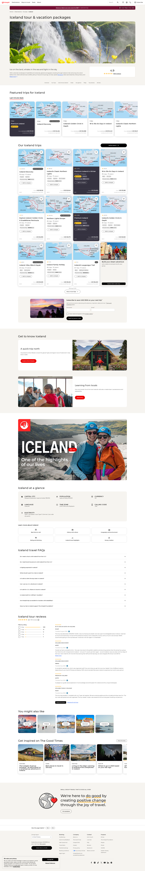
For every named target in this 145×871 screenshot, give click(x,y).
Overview (46, 82)
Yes (47, 828)
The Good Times (77, 839)
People (102, 842)
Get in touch (90, 837)
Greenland (105, 724)
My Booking (62, 837)
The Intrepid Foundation (107, 839)
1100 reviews (117, 73)
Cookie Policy (16, 866)
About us (75, 837)
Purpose (103, 834)
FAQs (85, 82)
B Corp (102, 837)
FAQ (88, 842)
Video (71, 82)
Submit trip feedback (64, 839)
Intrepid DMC (76, 842)
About (39, 2)
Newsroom (89, 848)
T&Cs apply (42, 844)
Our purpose (66, 811)
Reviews (89, 845)
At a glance (78, 82)
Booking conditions (64, 850)
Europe (25, 11)
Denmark (85, 724)
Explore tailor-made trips (113, 283)
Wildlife (103, 848)
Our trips (54, 82)
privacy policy (89, 314)
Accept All (50, 859)
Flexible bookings (63, 848)
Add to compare (26, 183)
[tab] (16, 98)
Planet (102, 845)
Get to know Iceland (63, 82)
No (53, 828)
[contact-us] (130, 2)
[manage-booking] (127, 2)
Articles (99, 82)
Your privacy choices (80, 850)
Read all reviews (60, 702)
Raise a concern (91, 850)
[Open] (38, 620)
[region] (31, 862)
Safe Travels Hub (63, 842)
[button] (133, 61)
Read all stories (122, 740)
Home (11, 11)
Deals (33, 2)
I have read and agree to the (81, 314)
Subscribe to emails (41, 848)
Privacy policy (76, 848)
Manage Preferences (50, 863)
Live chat (89, 839)
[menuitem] (5, 2)
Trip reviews (91, 82)
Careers (75, 845)
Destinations (16, 2)
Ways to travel (25, 2)
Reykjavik (60, 74)
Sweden (66, 724)
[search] (112, 2)
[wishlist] (123, 2)
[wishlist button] (41, 152)
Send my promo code (74, 318)
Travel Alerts (62, 845)
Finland (46, 724)
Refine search (113, 145)
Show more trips (71, 291)
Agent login (62, 853)
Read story (80, 397)
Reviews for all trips (72, 702)
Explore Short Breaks (28, 361)
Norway (27, 724)
